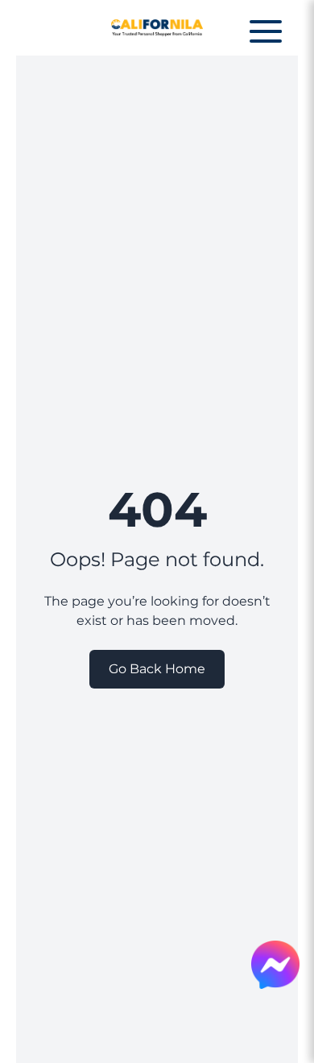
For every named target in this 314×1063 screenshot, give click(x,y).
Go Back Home (157, 668)
